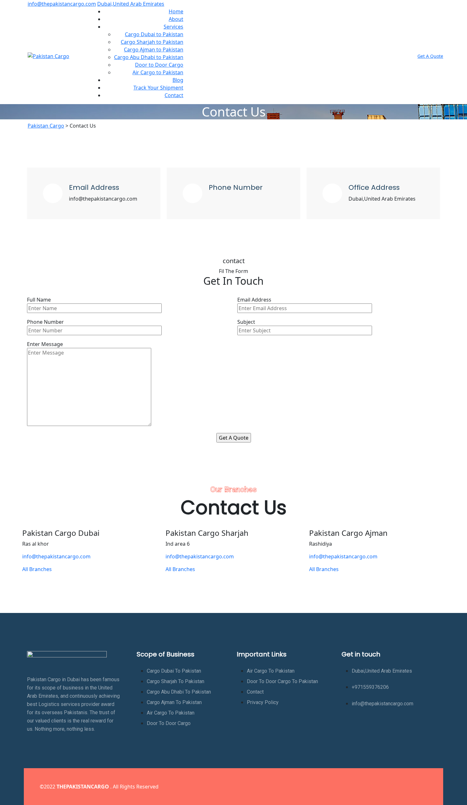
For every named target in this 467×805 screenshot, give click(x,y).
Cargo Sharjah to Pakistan (152, 41)
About (176, 19)
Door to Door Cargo (159, 64)
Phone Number (45, 321)
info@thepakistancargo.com (62, 3)
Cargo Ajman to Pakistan (153, 49)
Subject (246, 321)
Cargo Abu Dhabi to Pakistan (148, 57)
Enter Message (45, 344)
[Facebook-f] (381, 786)
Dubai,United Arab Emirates (130, 3)
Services (173, 26)
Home (176, 11)
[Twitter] (400, 786)
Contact (174, 95)
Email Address (254, 299)
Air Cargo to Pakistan (157, 72)
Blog (178, 80)
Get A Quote (430, 56)
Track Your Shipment (158, 87)
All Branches (37, 569)
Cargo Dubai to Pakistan (154, 34)
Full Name (39, 299)
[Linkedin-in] (419, 786)
